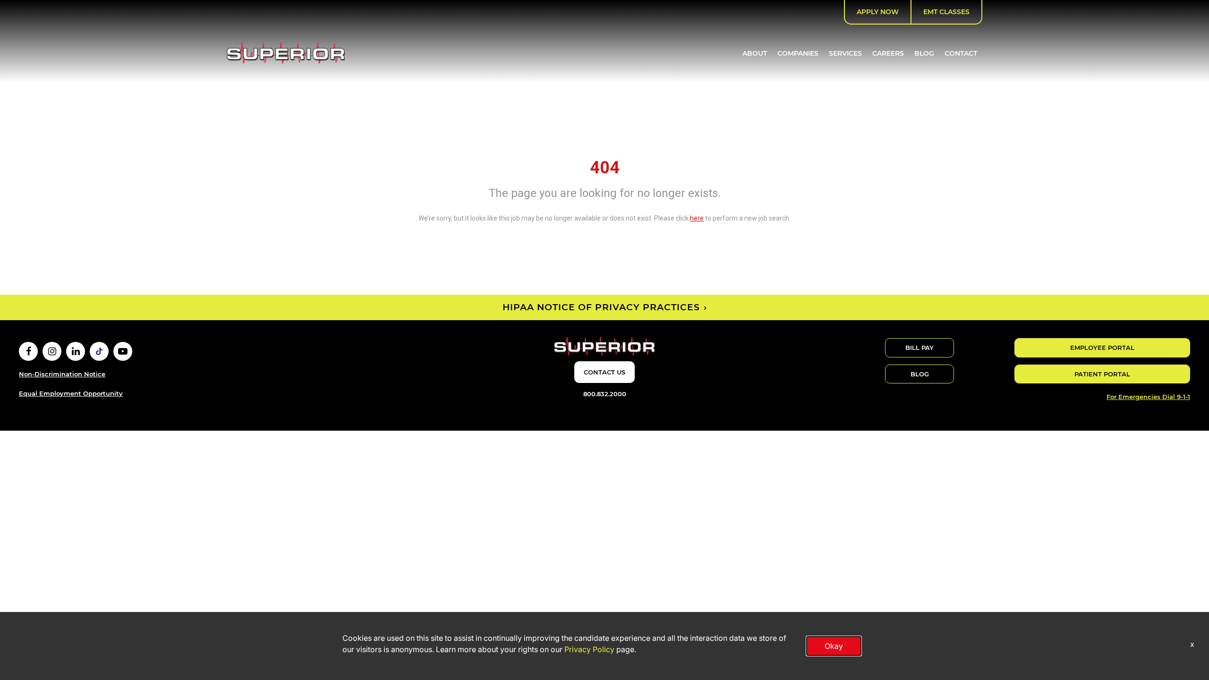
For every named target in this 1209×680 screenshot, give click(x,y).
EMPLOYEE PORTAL (1102, 347)
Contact (961, 53)
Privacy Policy (589, 649)
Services (845, 53)
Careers (888, 53)
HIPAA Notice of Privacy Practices (601, 307)
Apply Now (878, 12)
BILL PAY (919, 347)
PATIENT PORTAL (1102, 374)
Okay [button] (834, 646)
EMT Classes (946, 12)
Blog (924, 53)
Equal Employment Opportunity (71, 393)
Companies (797, 53)
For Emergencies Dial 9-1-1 (1148, 396)
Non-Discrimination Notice (62, 374)
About (754, 53)
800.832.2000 (604, 394)
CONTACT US (604, 372)
